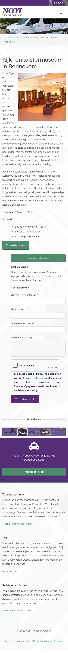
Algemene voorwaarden (18, 641)
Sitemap (58, 641)
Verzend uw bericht (25, 399)
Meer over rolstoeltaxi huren (17, 610)
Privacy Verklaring (42, 641)
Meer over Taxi (10, 571)
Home (26, 37)
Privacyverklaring (33, 378)
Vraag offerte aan (15, 245)
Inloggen (58, 2)
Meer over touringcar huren (17, 523)
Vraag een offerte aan (38, 258)
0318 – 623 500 (45, 276)
